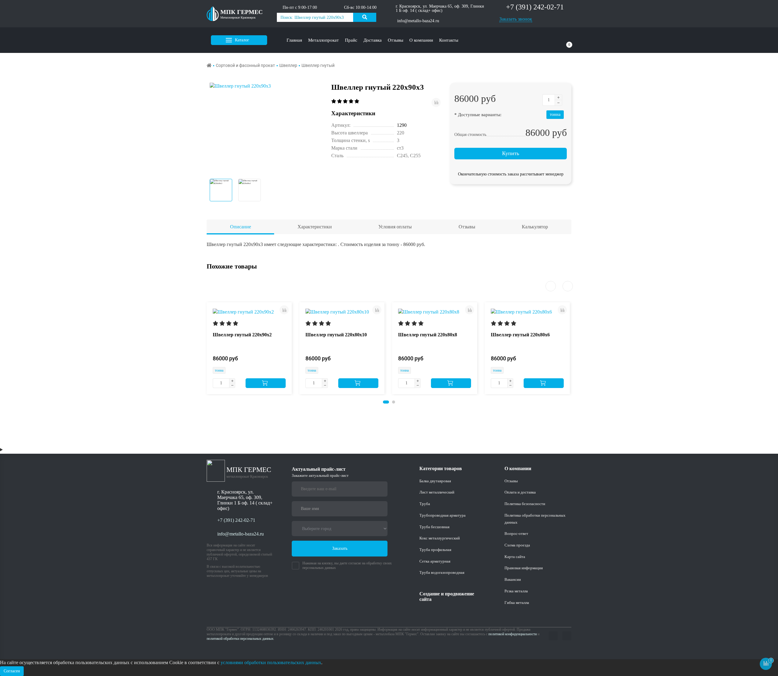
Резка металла (516, 591)
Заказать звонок (515, 19)
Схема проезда (517, 545)
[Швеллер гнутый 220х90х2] (243, 311)
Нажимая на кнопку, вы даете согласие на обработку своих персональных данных (347, 565)
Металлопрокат (323, 40)
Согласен (12, 671)
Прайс (351, 40)
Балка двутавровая (435, 481)
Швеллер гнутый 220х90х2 (242, 334)
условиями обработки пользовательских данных (271, 662)
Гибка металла (516, 602)
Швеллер (288, 65)
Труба (424, 503)
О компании (421, 40)
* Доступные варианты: (477, 114)
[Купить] (266, 383)
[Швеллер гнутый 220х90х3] (266, 128)
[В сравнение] (436, 102)
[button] (386, 402)
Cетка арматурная (434, 561)
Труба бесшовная (434, 527)
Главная (294, 40)
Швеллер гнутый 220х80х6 (520, 334)
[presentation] (551, 286)
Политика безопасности (524, 503)
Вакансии (512, 579)
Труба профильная (435, 549)
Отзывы (395, 40)
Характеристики (315, 226)
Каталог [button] (242, 40)
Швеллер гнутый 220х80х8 (427, 334)
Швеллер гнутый (318, 65)
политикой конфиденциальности (512, 634)
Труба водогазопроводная (441, 572)
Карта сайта (514, 556)
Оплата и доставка (520, 492)
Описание (240, 226)
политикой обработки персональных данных (240, 638)
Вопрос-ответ (516, 533)
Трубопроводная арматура (442, 515)
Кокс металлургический (439, 538)
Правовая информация (523, 568)
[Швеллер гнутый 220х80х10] (337, 311)
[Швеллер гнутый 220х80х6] (521, 311)
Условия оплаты (395, 226)
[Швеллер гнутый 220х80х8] (428, 311)
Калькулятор (535, 226)
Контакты (448, 40)
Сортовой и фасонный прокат (245, 65)
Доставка (372, 40)
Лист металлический (436, 492)
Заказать (339, 548)
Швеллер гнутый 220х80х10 (336, 334)
